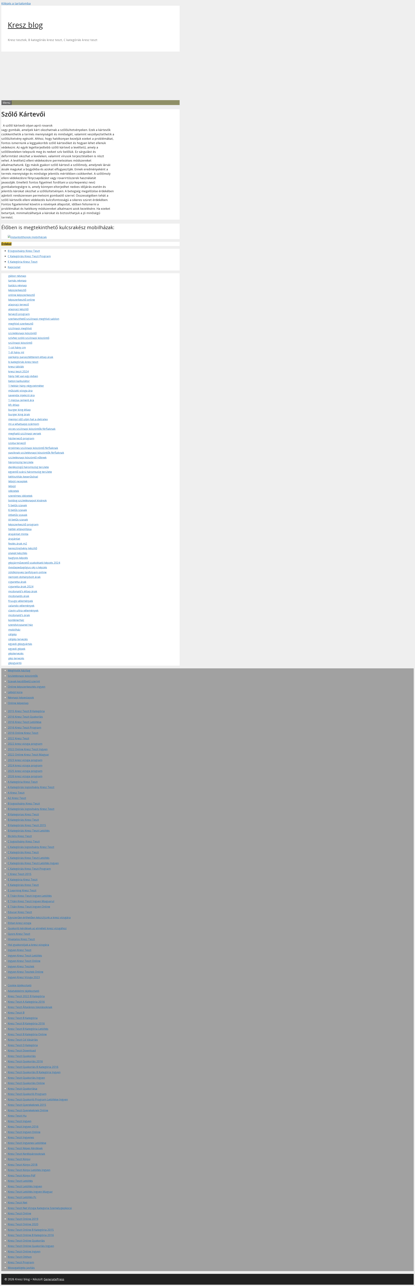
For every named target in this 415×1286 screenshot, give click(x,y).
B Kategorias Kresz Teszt (23, 814)
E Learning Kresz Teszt (22, 890)
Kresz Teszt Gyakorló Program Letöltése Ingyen (38, 1099)
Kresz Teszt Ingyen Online (24, 1132)
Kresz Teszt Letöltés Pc (22, 1197)
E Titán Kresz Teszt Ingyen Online (29, 906)
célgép (12, 634)
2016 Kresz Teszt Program (24, 727)
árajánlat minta (18, 534)
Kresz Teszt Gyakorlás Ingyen (26, 1078)
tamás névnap (17, 280)
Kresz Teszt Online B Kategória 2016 (31, 1235)
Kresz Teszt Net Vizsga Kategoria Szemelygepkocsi (40, 1208)
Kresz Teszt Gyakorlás (22, 1056)
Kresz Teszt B (16, 1012)
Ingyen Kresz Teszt (19, 950)
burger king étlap (19, 409)
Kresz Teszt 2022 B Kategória (26, 996)
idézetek (13, 491)
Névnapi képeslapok (21, 697)
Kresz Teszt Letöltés (20, 1181)
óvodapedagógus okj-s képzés (27, 567)
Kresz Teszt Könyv (19, 1159)
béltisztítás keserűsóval (23, 476)
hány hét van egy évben (23, 376)
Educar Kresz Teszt (20, 912)
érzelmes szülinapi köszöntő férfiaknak (33, 448)
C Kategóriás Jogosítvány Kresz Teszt (31, 847)
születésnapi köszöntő (22, 333)
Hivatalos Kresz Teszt (21, 939)
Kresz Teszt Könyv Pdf (21, 1175)
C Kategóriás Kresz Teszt (23, 852)
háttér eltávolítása (20, 529)
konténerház (16, 620)
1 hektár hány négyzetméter (26, 386)
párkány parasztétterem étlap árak (30, 357)
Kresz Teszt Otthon (20, 1257)
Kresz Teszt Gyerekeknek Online (28, 1110)
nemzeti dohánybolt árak (24, 577)
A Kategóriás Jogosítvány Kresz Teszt (31, 787)
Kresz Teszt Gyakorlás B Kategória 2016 (33, 1067)
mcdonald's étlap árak (22, 591)
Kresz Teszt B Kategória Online (27, 1034)
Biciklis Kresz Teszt (20, 836)
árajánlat (14, 538)
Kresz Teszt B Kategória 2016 (26, 1023)
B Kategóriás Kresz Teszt (23, 820)
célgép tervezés (18, 639)
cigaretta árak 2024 (20, 586)
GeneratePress (54, 1279)
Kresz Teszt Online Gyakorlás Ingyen (31, 1246)
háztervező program (21, 438)
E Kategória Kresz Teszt (22, 262)
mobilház (14, 629)
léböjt (12, 486)
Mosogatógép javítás (21, 1267)
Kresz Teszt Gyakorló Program (27, 1094)
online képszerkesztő (21, 295)
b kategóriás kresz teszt (23, 362)
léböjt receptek (17, 481)
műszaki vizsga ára (20, 390)
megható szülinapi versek (24, 433)
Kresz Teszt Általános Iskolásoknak (30, 1007)
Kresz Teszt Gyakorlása (22, 1088)
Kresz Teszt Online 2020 (23, 1224)
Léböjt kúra (15, 692)
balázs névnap (17, 285)
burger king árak (19, 414)
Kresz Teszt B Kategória (23, 1018)
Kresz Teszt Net (17, 1202)
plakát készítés (17, 553)
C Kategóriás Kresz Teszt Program (29, 256)
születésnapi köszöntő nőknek (27, 457)
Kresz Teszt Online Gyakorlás (26, 1240)
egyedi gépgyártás (20, 644)
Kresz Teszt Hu (17, 1115)
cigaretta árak (17, 582)
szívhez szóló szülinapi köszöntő (28, 338)
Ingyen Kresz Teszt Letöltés (25, 955)
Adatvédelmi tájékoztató (23, 991)
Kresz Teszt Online (19, 1213)
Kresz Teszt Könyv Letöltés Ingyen (29, 1170)
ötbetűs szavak (17, 515)
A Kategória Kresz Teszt (23, 782)
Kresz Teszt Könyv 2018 (22, 1164)
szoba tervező (17, 443)
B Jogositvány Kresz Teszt (24, 251)
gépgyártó (15, 663)
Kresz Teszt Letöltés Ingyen (25, 1186)
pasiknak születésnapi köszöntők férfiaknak (36, 452)
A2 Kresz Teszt (17, 798)
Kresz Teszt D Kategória (23, 1045)
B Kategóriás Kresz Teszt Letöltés (29, 830)
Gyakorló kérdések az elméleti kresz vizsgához (37, 928)
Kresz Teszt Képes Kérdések (25, 1148)
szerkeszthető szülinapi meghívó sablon (33, 319)
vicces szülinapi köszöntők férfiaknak (31, 429)
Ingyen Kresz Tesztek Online (25, 972)
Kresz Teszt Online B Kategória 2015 (31, 1230)
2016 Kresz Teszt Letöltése (24, 722)
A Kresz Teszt (16, 792)
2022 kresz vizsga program (25, 744)
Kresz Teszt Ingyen (19, 1121)
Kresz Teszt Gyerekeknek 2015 (27, 1105)
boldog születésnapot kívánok (27, 500)
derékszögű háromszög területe (28, 467)
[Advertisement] (207, 76)
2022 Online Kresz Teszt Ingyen (27, 749)
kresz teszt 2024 (18, 371)
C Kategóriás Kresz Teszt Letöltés (28, 858)
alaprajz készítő (18, 309)
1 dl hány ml (16, 352)
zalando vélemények (21, 605)
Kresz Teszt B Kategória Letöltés (28, 1029)
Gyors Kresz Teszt (19, 934)
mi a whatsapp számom (23, 424)
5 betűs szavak (17, 505)
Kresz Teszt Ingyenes (21, 1137)
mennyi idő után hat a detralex (28, 419)
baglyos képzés (18, 558)
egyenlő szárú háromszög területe (30, 472)
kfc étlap (13, 405)
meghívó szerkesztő (20, 323)
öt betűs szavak (18, 519)
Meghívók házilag (19, 670)
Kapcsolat (14, 267)
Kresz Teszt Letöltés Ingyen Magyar (30, 1191)
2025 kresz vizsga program (25, 771)
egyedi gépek (16, 649)
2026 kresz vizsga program (25, 776)
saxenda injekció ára (21, 395)
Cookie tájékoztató (19, 985)
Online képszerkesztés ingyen (26, 686)
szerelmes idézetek (20, 496)
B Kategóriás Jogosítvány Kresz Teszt (31, 809)
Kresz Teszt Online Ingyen (24, 1251)
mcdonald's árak (19, 615)
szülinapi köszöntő (20, 343)
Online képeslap (18, 703)
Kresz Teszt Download (22, 1050)
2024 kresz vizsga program (25, 765)
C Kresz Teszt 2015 (19, 874)
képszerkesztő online (21, 299)
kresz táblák (16, 366)
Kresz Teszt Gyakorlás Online (26, 1083)
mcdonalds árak (18, 596)
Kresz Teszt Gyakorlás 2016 (25, 1061)
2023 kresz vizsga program (25, 760)
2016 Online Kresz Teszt (23, 733)
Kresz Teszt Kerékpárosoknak (26, 1154)
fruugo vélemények (20, 601)
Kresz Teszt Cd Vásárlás (23, 1039)
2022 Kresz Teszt (18, 738)
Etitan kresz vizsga (19, 923)
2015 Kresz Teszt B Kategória (26, 711)
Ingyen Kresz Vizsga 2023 (24, 977)
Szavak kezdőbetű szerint (24, 681)
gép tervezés (16, 658)
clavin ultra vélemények (23, 610)
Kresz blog (25, 25)
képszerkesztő (17, 290)
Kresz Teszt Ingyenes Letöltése (27, 1143)
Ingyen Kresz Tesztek (21, 966)
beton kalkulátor (19, 381)
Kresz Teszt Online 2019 (23, 1219)
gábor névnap (17, 276)
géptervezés (16, 653)
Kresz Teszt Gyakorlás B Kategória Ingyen (34, 1072)
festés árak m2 (17, 543)
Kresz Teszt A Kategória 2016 (26, 1002)
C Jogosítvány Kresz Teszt (24, 841)
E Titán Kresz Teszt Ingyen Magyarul (31, 901)
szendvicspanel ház (20, 625)
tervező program (19, 314)
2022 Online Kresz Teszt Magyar (28, 754)
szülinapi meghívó (20, 328)
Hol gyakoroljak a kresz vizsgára (28, 944)
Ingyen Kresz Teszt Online (24, 961)
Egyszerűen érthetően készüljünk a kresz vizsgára (39, 917)
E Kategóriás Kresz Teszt (23, 885)
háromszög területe (20, 462)
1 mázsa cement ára (21, 400)
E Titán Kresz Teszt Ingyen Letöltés (30, 896)
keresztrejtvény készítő (22, 548)
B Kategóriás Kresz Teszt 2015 (27, 825)
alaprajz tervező (18, 304)
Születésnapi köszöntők (23, 676)
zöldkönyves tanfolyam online (27, 572)
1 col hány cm (17, 347)
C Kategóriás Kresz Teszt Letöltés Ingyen (33, 863)
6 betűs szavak (17, 510)
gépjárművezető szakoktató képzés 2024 (34, 562)
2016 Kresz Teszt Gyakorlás (25, 716)
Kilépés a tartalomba (16, 3)
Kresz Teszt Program (21, 1262)
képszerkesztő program (23, 524)
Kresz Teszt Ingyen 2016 (23, 1126)
